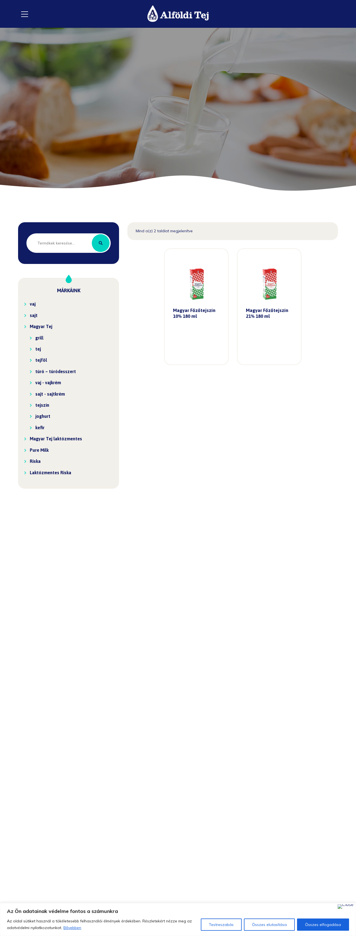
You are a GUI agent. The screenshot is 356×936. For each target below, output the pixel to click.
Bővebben (72, 927)
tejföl (41, 360)
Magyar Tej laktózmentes (56, 438)
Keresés (101, 243)
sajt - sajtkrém (50, 393)
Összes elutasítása (269, 924)
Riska (35, 461)
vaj (33, 303)
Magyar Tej (41, 326)
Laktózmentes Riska (50, 472)
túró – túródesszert (55, 371)
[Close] (345, 906)
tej (38, 348)
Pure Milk (39, 450)
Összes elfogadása (323, 924)
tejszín (42, 405)
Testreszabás (221, 924)
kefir (39, 427)
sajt (34, 315)
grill (39, 337)
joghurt (42, 416)
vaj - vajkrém (48, 382)
